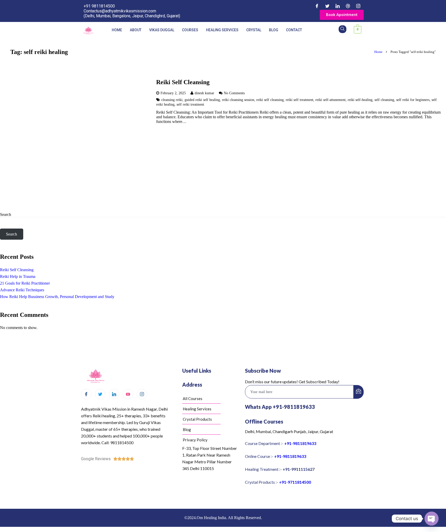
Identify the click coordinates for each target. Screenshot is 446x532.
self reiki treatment (190, 104)
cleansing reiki (171, 100)
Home (117, 30)
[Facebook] (317, 6)
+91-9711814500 (295, 482)
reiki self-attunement (330, 100)
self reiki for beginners (412, 100)
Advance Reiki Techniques (22, 290)
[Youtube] (128, 394)
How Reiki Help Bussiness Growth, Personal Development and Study (57, 296)
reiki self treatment (299, 100)
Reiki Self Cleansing (183, 82)
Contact (294, 30)
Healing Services (222, 30)
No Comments (234, 93)
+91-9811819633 (300, 443)
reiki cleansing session (238, 100)
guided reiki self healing (202, 100)
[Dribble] (348, 6)
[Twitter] (327, 6)
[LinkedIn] (337, 6)
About (135, 30)
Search (5, 214)
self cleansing (384, 100)
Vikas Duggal (161, 30)
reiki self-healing (360, 100)
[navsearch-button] (342, 29)
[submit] (358, 392)
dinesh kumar (204, 93)
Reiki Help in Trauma (17, 276)
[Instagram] (358, 6)
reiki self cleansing (270, 100)
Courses (190, 30)
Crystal (253, 30)
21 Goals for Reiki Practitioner (25, 283)
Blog (273, 30)
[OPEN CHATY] (432, 519)
